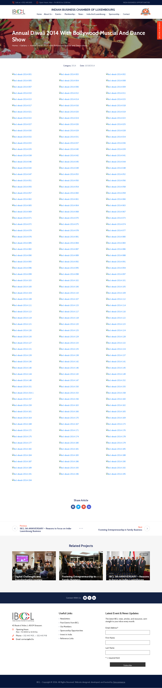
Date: (82, 66)
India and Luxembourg (96, 14)
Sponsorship (114, 14)
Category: (67, 66)
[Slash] (81, 528)
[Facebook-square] (85, 598)
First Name (110, 638)
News (80, 14)
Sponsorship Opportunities (71, 630)
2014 (74, 65)
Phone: (31, 636)
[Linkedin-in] (94, 598)
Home (39, 14)
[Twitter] (78, 507)
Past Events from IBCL (69, 623)
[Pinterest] (83, 507)
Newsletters (65, 619)
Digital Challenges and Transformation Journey (28, 578)
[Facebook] (73, 507)
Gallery (23, 45)
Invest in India (66, 634)
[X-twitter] (89, 598)
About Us (48, 14)
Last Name (109, 648)
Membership (70, 14)
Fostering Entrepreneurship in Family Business (79, 578)
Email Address (111, 628)
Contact (126, 14)
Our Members (66, 627)
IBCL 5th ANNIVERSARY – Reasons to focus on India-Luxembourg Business (129, 579)
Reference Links (67, 638)
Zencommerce (119, 682)
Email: (25, 639)
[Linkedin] (89, 507)
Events (58, 14)
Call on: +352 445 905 (23, 2)
